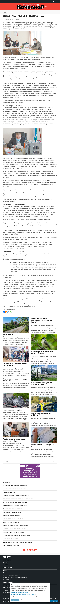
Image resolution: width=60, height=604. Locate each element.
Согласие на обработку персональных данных (15, 577)
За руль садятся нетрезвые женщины (41, 414)
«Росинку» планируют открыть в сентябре (14, 532)
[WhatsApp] (10, 312)
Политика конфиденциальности (11, 575)
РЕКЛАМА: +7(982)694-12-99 (9, 590)
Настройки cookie (52, 601)
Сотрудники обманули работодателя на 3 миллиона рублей (41, 320)
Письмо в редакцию (8, 579)
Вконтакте (5, 562)
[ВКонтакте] (4, 312)
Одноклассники (7, 560)
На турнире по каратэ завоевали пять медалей (15, 364)
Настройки (34, 600)
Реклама (5, 572)
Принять (15, 600)
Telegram (5, 564)
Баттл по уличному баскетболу (11, 522)
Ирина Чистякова (9, 19)
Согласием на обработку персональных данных (23, 594)
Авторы (5, 570)
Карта (4, 594)
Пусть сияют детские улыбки (10, 539)
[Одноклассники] (6, 312)
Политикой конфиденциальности (19, 592)
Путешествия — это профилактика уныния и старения (16, 535)
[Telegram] (8, 312)
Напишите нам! (9, 1)
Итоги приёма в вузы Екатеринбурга (12, 515)
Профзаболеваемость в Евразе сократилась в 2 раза (14, 440)
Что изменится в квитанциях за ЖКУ (42, 445)
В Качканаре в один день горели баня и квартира (15, 525)
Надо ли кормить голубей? (12, 410)
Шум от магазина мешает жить (11, 545)
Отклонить (24, 600)
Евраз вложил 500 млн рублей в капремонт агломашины (17, 542)
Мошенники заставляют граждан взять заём (15, 380)
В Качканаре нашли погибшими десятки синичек (42, 352)
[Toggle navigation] (5, 11)
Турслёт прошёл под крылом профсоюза (13, 519)
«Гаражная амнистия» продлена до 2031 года (14, 529)
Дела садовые (8, 334)
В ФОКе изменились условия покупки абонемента (41, 383)
